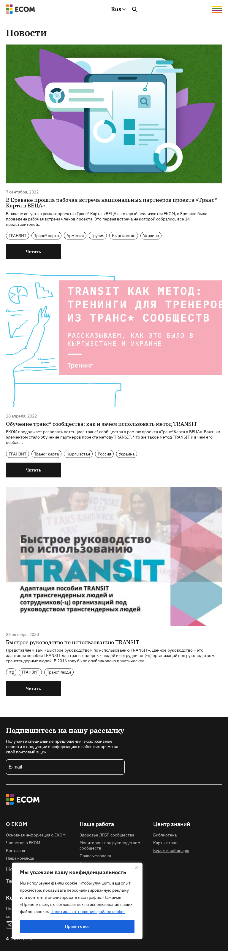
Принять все (77, 926)
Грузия (97, 235)
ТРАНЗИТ (17, 235)
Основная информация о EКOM (36, 835)
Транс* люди (59, 672)
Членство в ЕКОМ (23, 842)
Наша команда (20, 858)
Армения (75, 235)
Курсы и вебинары (171, 850)
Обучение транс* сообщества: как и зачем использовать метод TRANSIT (101, 424)
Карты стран (165, 842)
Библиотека (165, 835)
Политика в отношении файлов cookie (87, 911)
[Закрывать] (136, 867)
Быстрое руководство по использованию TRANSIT (72, 642)
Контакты (15, 850)
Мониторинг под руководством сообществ (110, 845)
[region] (77, 901)
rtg (11, 672)
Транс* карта (46, 235)
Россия (104, 454)
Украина (151, 235)
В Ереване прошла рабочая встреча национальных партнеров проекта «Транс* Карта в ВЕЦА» (111, 203)
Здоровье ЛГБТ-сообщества (107, 835)
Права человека (95, 855)
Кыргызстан (123, 235)
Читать (33, 251)
